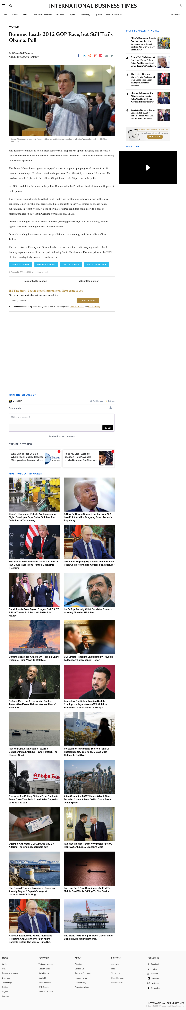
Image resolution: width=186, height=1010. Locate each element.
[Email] (106, 55)
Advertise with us (82, 987)
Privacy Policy (94, 306)
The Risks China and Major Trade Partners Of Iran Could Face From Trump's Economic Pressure (33, 564)
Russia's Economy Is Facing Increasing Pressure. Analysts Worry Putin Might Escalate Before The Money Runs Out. (30, 938)
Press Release (45, 982)
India (113, 969)
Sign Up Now (155, 137)
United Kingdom (118, 978)
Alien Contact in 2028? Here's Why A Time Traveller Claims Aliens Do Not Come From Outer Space (87, 799)
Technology (84, 14)
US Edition (175, 15)
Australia (115, 964)
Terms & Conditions (83, 973)
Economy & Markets (42, 14)
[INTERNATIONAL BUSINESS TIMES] (93, 6)
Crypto (72, 14)
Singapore (115, 973)
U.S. (6, 14)
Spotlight (42, 978)
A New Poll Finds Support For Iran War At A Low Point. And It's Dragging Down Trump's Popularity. (88, 517)
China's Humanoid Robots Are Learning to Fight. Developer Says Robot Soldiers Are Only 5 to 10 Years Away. (32, 517)
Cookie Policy (80, 982)
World (15, 14)
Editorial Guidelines (88, 281)
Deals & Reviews (114, 14)
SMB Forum (44, 973)
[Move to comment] (112, 55)
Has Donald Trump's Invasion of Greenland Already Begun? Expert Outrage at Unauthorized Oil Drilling (32, 891)
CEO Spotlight (45, 987)
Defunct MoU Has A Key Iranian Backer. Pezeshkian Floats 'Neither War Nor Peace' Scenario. (32, 704)
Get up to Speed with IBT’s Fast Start (152, 130)
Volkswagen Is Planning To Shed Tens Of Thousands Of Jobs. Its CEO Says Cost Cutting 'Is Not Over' (86, 751)
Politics (25, 14)
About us (78, 964)
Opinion (98, 14)
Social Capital (44, 969)
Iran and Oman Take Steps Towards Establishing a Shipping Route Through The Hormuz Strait (33, 751)
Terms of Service (77, 306)
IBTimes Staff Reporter (23, 53)
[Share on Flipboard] (95, 55)
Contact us (79, 969)
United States (117, 982)
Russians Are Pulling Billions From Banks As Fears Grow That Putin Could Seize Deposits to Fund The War (33, 799)
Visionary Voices (46, 964)
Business (60, 14)
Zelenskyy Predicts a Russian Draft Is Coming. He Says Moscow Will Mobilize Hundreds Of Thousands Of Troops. (85, 704)
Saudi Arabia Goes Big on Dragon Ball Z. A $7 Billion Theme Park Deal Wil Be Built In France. (34, 612)
